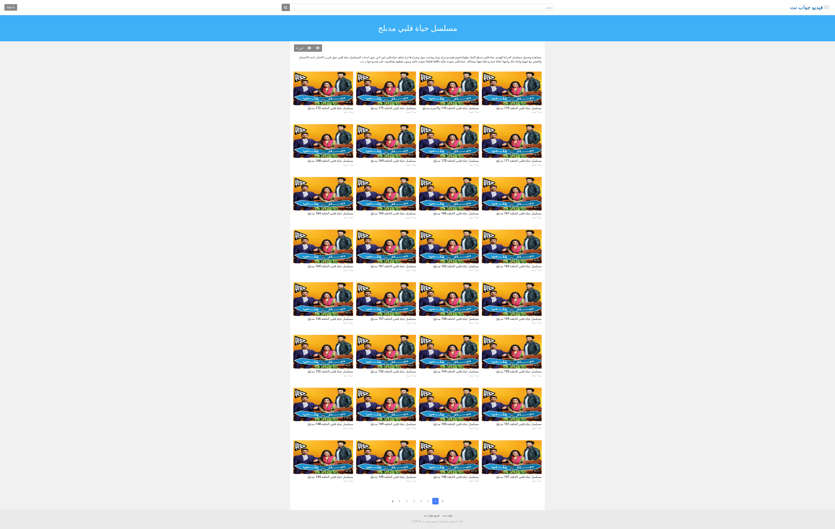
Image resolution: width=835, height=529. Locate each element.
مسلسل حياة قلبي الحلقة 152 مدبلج (330, 371)
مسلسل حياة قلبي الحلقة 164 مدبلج (330, 213)
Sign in (11, 7)
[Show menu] (826, 7)
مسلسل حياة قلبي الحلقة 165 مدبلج (393, 213)
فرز (300, 48)
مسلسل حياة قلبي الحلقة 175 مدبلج (519, 108)
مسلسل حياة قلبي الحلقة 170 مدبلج (456, 160)
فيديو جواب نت (806, 7)
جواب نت (448, 515)
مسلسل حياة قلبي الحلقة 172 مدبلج (330, 108)
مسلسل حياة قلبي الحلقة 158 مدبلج (456, 318)
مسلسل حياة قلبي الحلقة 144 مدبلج (330, 477)
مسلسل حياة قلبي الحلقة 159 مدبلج (519, 318)
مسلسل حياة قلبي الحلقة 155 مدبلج (519, 371)
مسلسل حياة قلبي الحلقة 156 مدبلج (330, 318)
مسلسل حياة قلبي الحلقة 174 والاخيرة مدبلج (451, 108)
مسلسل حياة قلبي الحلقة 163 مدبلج (519, 266)
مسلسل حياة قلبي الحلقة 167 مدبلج (519, 213)
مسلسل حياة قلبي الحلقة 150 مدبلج (456, 424)
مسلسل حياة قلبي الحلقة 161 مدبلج (393, 266)
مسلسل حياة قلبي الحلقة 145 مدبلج (393, 477)
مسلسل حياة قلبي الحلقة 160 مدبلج (330, 266)
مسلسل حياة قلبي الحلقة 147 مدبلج (519, 477)
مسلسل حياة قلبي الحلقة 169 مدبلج (393, 160)
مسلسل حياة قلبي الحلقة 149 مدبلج (393, 424)
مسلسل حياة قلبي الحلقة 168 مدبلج (330, 160)
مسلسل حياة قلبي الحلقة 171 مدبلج (519, 160)
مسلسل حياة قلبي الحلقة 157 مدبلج (393, 318)
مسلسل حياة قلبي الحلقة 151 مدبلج (519, 424)
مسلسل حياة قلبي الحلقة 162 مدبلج (456, 266)
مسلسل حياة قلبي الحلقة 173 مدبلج (393, 108)
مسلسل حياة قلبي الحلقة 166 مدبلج (456, 213)
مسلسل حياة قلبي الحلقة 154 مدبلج (456, 371)
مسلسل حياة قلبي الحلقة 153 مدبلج (393, 371)
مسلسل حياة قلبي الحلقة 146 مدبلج (456, 477)
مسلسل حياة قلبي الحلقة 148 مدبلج (330, 424)
